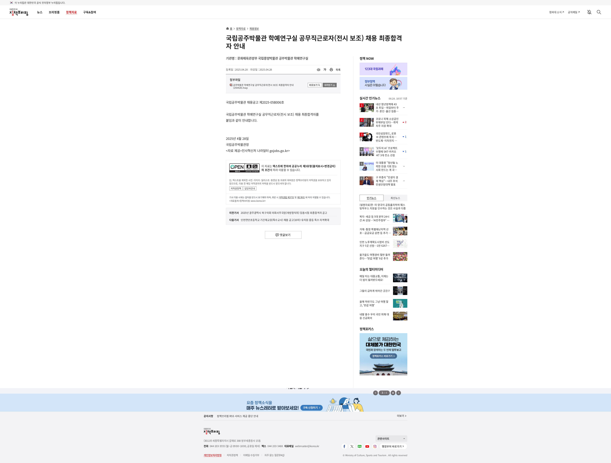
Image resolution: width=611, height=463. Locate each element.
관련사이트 (383, 438)
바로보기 (313, 84)
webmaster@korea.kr (307, 446)
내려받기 (328, 84)
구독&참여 (89, 12)
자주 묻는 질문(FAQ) (274, 455)
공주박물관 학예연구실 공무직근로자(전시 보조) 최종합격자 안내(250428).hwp (263, 86)
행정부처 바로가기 (392, 446)
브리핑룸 (54, 12)
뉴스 (39, 12)
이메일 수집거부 (251, 455)
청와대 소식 (555, 12)
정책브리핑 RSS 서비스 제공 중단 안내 (237, 416)
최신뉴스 (395, 198)
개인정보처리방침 (212, 455)
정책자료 (71, 12)
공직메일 (572, 12)
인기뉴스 (371, 198)
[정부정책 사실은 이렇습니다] (383, 83)
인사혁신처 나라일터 (255, 150)
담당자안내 (250, 188)
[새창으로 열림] (331, 70)
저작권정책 (236, 188)
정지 (393, 393)
